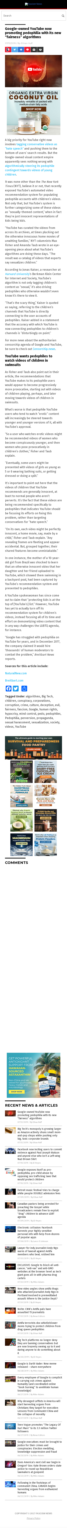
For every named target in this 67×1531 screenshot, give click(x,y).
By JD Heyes (35, 1163)
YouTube (20, 726)
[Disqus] (33, 913)
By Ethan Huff (36, 1122)
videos (9, 726)
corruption (12, 705)
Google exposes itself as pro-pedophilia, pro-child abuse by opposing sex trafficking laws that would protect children (37, 1174)
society (54, 722)
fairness (10, 709)
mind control (27, 713)
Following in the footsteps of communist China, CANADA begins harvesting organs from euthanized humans (38, 1487)
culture (34, 705)
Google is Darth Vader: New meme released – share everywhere (37, 1365)
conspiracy (25, 700)
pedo (41, 713)
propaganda (44, 718)
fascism (22, 709)
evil (57, 705)
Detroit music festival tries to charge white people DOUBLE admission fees (39, 1192)
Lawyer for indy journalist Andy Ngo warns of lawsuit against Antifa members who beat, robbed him (38, 1251)
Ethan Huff (27, 43)
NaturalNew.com (16, 673)
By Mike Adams (37, 1282)
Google (33, 709)
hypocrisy (11, 713)
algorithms (33, 696)
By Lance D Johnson (39, 1241)
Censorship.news (44, 349)
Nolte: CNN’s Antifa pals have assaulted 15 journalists (34, 1311)
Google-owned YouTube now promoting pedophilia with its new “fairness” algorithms (37, 1115)
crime (24, 705)
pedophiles (53, 713)
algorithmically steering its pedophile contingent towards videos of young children (29, 170)
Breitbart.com (14, 680)
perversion (28, 718)
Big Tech (47, 696)
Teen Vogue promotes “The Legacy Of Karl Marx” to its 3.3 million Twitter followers (39, 1428)
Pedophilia (12, 718)
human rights (48, 709)
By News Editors (38, 1316)
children (10, 700)
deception (47, 705)
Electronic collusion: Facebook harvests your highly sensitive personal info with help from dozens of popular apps (38, 1232)
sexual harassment (17, 722)
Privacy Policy (33, 1518)
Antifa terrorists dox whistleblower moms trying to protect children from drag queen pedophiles (39, 1326)
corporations (41, 700)
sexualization (40, 722)
